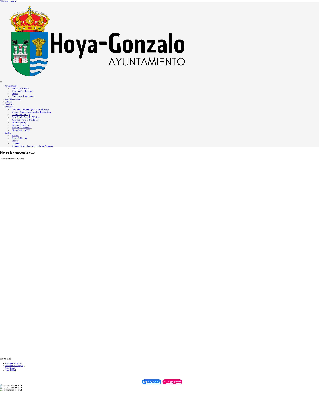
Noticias (8, 101)
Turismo (8, 106)
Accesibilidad (10, 370)
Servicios (9, 104)
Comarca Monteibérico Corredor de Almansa (32, 146)
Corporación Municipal (22, 91)
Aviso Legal (10, 368)
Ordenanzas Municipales (23, 96)
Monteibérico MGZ (21, 130)
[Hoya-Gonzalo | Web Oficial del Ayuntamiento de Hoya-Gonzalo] (52, 41)
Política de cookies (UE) (14, 366)
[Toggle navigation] (1, 81)
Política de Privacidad (13, 363)
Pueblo (8, 133)
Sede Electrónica (12, 99)
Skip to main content (8, 1)
